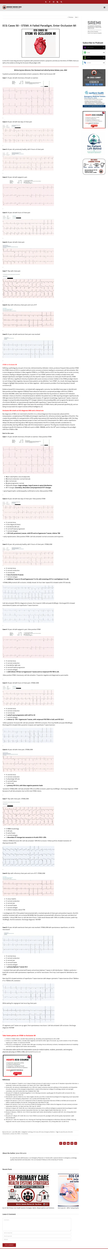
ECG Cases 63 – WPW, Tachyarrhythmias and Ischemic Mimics (75, 1208)
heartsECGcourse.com (34, 1052)
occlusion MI (13, 1133)
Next (76, 17)
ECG (69, 1132)
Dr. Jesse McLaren (63, 1132)
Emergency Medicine (49, 1132)
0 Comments (25, 1133)
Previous (71, 17)
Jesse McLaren (7, 1132)
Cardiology (30, 1132)
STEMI (18, 1133)
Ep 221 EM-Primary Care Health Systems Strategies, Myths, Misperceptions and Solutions (28, 1208)
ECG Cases (35, 1132)
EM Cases (41, 1132)
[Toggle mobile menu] (104, 7)
